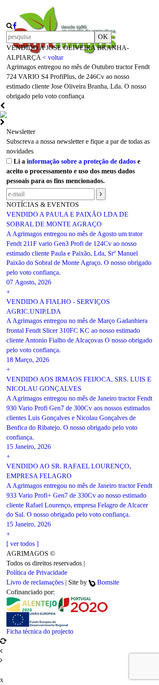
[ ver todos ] (22, 543)
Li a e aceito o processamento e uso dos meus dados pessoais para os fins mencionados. (73, 171)
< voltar (52, 57)
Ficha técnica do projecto (39, 631)
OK (103, 36)
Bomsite (108, 582)
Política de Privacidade (36, 572)
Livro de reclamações (35, 582)
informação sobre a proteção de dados (81, 161)
